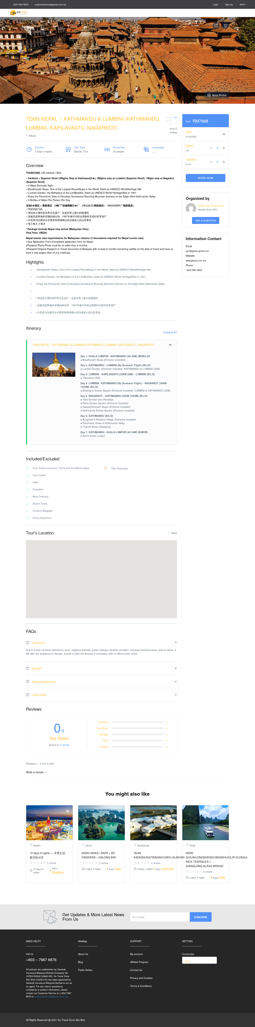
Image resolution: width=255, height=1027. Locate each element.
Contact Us (136, 970)
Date (189, 132)
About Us (83, 954)
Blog (80, 962)
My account (136, 954)
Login (215, 4)
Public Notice (85, 970)
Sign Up (229, 4)
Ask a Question (206, 220)
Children (191, 159)
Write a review (35, 772)
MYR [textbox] (187, 961)
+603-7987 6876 (20, 4)
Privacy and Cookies (141, 978)
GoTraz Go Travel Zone (211, 205)
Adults (190, 146)
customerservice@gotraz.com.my (50, 4)
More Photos (219, 95)
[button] (101, 574)
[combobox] (199, 960)
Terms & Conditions (141, 986)
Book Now (205, 178)
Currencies (188, 954)
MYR (242, 4)
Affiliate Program (139, 962)
